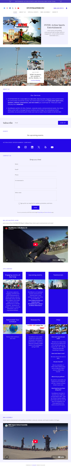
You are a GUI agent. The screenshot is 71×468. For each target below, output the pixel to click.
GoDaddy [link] (34, 465)
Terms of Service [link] (48, 212)
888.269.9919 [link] (59, 8)
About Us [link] (22, 12)
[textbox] (35, 123)
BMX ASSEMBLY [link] (45, 12)
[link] (4, 8)
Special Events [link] (33, 12)
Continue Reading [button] (35, 80)
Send (35, 207)
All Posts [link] (30, 57)
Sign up (63, 122)
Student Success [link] (38, 57)
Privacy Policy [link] (40, 212)
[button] (66, 8)
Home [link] (15, 12)
